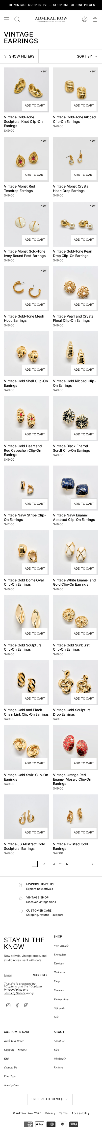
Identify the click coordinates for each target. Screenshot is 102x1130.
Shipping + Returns (15, 1049)
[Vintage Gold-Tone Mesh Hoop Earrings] (26, 288)
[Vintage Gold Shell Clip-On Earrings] (26, 353)
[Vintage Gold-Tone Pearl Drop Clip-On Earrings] (75, 224)
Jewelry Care (11, 1085)
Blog (56, 1049)
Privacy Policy (13, 989)
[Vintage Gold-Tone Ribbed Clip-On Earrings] (75, 89)
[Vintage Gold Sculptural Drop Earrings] (75, 682)
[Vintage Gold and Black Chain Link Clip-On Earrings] (26, 682)
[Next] (84, 863)
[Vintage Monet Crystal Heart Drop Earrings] (75, 159)
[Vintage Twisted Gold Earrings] (75, 816)
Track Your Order (14, 1041)
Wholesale (60, 1058)
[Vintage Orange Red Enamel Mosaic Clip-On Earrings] (75, 747)
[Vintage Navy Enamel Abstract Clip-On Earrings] (75, 488)
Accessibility (80, 1113)
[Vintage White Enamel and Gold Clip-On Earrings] (75, 552)
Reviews (58, 1067)
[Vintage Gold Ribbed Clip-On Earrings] (75, 353)
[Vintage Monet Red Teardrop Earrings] (26, 159)
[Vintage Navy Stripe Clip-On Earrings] (26, 488)
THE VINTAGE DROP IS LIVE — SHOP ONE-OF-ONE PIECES (51, 5)
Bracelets (59, 990)
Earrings (59, 963)
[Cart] (95, 19)
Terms (63, 1113)
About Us (59, 1041)
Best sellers (60, 954)
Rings (57, 981)
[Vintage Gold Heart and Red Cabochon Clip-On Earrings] (26, 418)
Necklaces (59, 972)
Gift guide (59, 1008)
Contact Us (10, 1067)
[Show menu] (6, 19)
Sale (56, 1017)
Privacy (50, 1113)
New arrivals (61, 945)
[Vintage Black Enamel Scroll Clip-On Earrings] (75, 418)
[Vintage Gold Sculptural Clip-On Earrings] (26, 617)
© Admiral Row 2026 (27, 1113)
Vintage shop (61, 999)
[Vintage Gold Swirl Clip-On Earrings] (26, 747)
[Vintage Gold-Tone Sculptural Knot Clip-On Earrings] (26, 89)
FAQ (6, 1058)
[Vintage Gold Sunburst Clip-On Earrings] (75, 617)
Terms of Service (15, 993)
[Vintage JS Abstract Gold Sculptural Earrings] (26, 816)
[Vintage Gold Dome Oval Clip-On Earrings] (26, 552)
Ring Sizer (10, 1076)
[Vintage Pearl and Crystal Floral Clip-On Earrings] (75, 288)
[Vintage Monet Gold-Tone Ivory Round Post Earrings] (26, 224)
